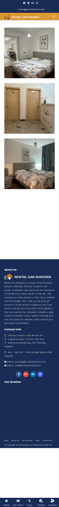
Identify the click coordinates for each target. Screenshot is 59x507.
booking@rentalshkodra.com (31, 9)
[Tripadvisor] (32, 3)
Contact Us (47, 440)
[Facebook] (19, 374)
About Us (15, 440)
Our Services (27, 440)
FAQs (37, 440)
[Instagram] (37, 3)
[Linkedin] (33, 374)
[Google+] (26, 374)
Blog (6, 440)
